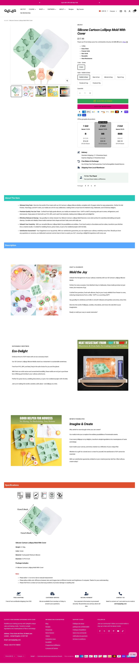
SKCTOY (23, 9)
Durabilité (48, 642)
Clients (47, 636)
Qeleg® (80, 25)
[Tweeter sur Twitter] (91, 185)
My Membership (25, 13)
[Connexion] (129, 11)
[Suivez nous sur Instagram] (109, 631)
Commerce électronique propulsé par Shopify (49, 656)
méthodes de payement (80, 636)
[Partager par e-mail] (94, 185)
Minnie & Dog (108, 77)
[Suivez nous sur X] (104, 631)
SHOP (41, 9)
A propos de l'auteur (51, 648)
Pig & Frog (120, 77)
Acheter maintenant (102, 106)
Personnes (48, 630)
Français (112, 11)
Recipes (71, 9)
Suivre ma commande (79, 633)
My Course (80, 9)
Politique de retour (78, 623)
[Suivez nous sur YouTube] (118, 631)
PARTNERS (51, 9)
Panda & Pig (96, 83)
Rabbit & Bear (83, 77)
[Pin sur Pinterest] (88, 185)
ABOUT (61, 9)
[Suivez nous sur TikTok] (122, 631)
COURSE (32, 9)
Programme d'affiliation (52, 645)
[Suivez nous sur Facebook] (100, 631)
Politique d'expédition (79, 630)
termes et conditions (79, 639)
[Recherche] (125, 11)
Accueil (6, 20)
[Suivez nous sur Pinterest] (113, 631)
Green (81, 67)
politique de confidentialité (81, 627)
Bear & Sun (96, 77)
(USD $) (104, 11)
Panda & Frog (83, 83)
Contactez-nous (50, 639)
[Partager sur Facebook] (85, 185)
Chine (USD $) (9, 656)
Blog (46, 623)
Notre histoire (49, 633)
